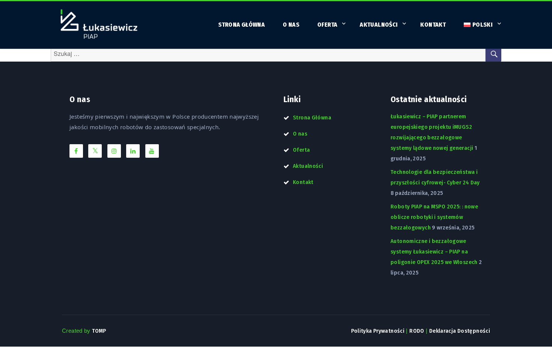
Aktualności (379, 24)
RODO (416, 330)
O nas (291, 24)
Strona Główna (241, 24)
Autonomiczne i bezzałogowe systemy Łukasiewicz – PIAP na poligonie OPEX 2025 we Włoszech (434, 251)
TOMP (99, 330)
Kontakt (433, 24)
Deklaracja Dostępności (459, 330)
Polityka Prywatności (378, 330)
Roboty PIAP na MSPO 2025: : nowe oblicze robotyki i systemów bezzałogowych (434, 217)
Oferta (327, 24)
